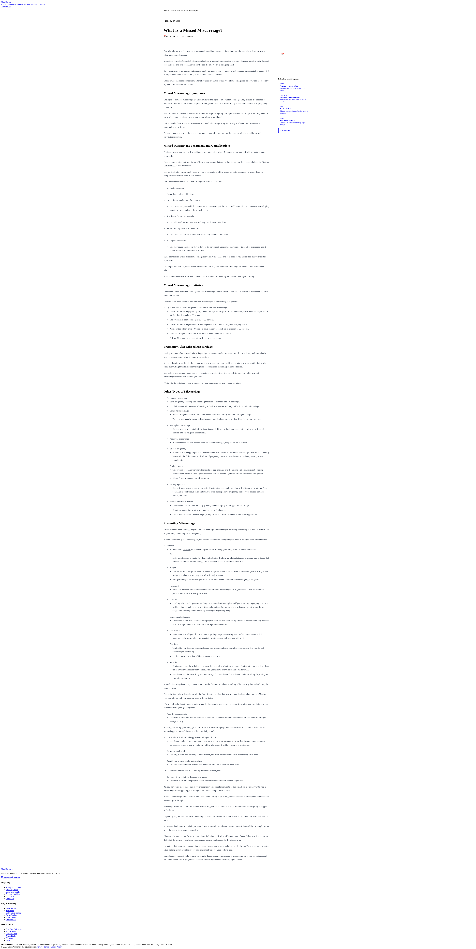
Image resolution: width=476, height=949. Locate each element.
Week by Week (12, 890)
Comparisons (11, 919)
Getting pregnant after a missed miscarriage (183, 353)
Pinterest (16, 878)
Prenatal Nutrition (13, 894)
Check (7, 2)
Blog (8, 940)
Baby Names (11, 908)
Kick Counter (11, 931)
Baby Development (13, 913)
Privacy (39, 947)
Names (20, 4)
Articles (172, 11)
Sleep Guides (11, 917)
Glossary (9, 938)
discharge (218, 257)
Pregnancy (9, 4)
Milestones (10, 911)
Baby (15, 4)
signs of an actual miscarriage (226, 100)
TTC (3, 4)
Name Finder (11, 936)
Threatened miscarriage (177, 398)
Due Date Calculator (14, 929)
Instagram (7, 878)
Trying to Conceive (13, 887)
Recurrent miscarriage (179, 439)
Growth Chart (11, 934)
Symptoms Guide (13, 892)
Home (166, 11)
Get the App (6, 6)
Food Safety (10, 896)
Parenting (37, 4)
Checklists (10, 899)
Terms (46, 947)
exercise (186, 549)
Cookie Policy (56, 947)
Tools (43, 4)
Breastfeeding (28, 4)
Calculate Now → (293, 66)
